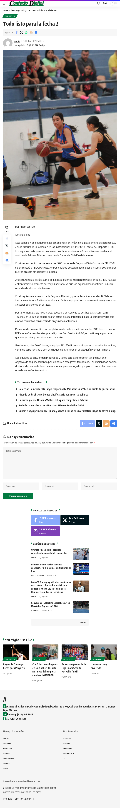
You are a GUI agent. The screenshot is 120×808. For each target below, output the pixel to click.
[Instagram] (45, 531)
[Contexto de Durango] (26, 3)
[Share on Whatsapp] (26, 32)
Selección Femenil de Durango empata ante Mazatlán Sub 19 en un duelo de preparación (67, 389)
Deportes (10, 16)
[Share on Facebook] (16, 32)
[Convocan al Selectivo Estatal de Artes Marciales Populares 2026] (81, 607)
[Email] (31, 32)
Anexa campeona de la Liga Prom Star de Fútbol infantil (74, 668)
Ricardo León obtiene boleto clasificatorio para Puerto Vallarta (53, 394)
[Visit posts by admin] (7, 43)
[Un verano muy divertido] (104, 652)
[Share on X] (21, 32)
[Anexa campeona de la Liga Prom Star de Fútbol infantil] (75, 652)
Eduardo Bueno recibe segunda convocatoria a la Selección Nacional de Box (51, 567)
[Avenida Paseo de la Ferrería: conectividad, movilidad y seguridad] (81, 554)
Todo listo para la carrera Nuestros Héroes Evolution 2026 (51, 405)
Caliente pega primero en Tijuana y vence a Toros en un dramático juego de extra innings (68, 410)
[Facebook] (45, 520)
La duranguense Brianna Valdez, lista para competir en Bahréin (53, 400)
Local (33, 557)
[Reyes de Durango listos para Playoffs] (16, 652)
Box (32, 575)
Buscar (83, 622)
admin (17, 41)
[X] (74, 520)
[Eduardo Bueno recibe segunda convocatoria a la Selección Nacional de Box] (81, 569)
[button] (5, 3)
